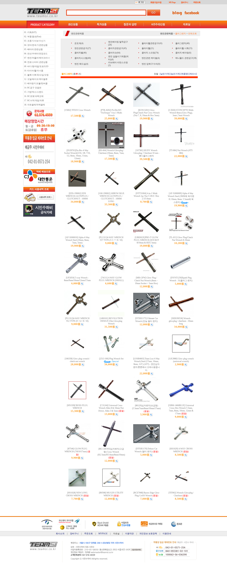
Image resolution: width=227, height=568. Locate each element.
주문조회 (196, 2)
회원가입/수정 (155, 2)
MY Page (172, 2)
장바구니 (184, 2)
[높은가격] (175, 74)
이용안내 (167, 533)
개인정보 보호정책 (148, 533)
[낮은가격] (165, 74)
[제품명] (185, 74)
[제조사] (193, 74)
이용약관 (129, 533)
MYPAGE (102, 533)
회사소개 (60, 533)
